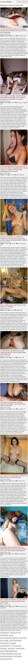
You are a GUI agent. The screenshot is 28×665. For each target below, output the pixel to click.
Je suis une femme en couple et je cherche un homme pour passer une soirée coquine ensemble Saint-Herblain (13, 238)
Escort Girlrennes (4, 643)
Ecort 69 (11, 635)
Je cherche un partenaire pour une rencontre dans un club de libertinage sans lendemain (13, 352)
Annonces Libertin (19, 648)
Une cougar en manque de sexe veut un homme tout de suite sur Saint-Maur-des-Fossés (13, 601)
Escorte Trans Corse (15, 632)
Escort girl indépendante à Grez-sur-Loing (10, 653)
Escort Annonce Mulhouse (6, 656)
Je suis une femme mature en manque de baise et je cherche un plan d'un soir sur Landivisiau (13, 30)
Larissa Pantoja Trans (5, 646)
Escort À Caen (23, 638)
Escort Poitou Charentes (15, 640)
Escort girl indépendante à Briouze (8, 651)
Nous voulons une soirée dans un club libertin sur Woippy (13, 305)
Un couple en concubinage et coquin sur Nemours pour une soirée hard (14, 476)
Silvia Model (13, 643)
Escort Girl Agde (4, 640)
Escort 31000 (11, 648)
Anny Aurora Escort (16, 646)
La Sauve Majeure (6, 2)
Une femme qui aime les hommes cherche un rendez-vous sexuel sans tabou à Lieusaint (12, 403)
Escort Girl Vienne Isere (6, 659)
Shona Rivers (3, 648)
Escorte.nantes (18, 656)
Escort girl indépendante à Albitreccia (9, 638)
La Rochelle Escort (4, 632)
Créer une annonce (22, 1)
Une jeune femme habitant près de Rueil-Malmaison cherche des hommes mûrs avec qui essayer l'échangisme (13, 548)
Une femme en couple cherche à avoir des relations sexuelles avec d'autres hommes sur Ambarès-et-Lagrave (13, 97)
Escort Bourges (4, 635)
